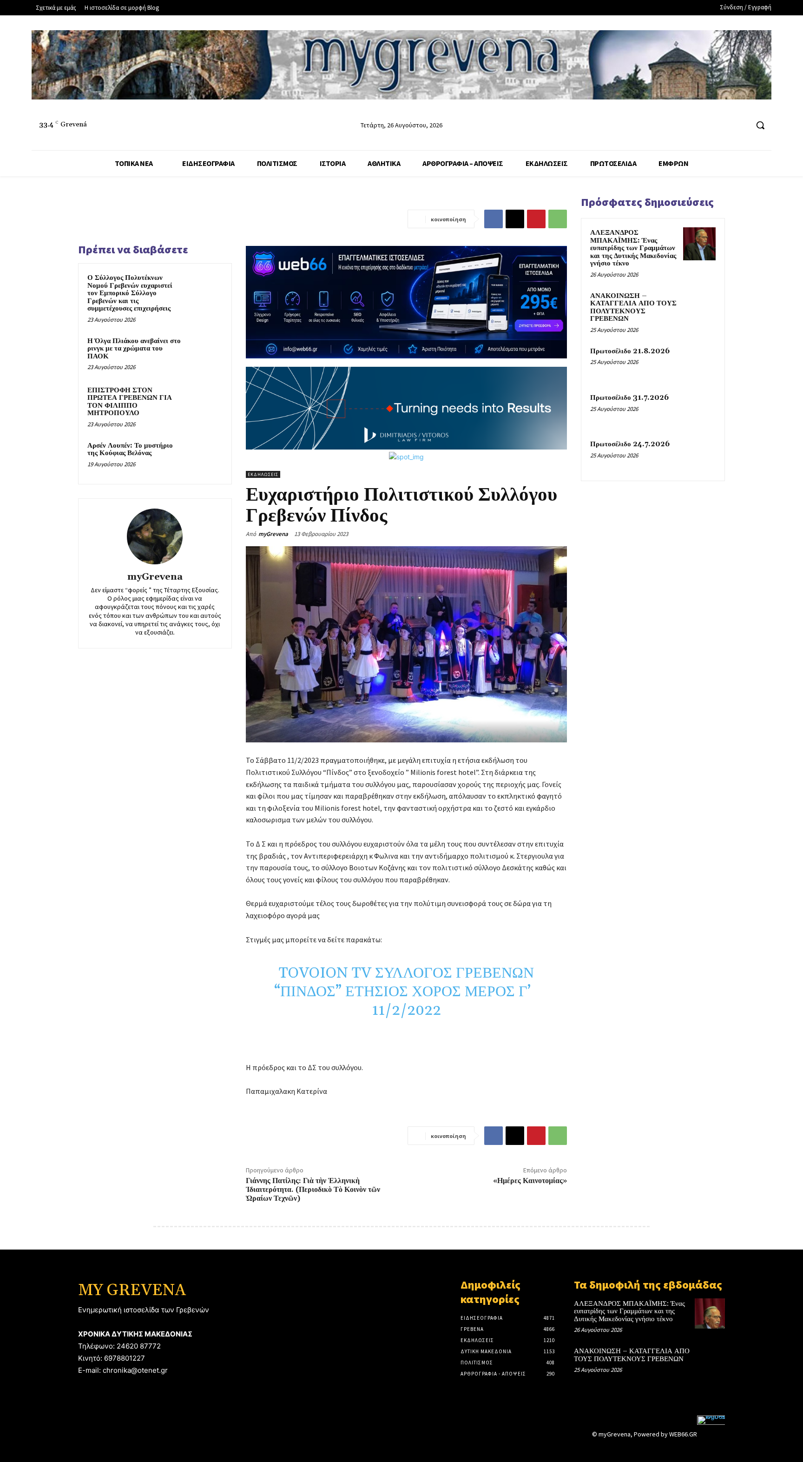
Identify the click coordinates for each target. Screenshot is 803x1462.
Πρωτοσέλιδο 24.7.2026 (630, 444)
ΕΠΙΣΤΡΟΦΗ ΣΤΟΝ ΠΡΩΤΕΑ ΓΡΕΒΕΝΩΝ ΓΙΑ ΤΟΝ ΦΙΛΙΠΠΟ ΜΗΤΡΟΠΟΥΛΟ (129, 402)
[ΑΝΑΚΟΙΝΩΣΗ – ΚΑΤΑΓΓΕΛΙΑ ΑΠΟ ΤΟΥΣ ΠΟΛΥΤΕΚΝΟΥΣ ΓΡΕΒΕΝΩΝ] (699, 307)
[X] (515, 219)
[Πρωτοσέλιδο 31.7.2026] (699, 408)
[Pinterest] (536, 219)
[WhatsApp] (557, 219)
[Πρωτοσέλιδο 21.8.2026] (699, 362)
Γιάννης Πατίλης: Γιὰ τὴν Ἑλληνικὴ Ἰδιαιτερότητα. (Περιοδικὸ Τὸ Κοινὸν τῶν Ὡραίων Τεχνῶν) (313, 1189)
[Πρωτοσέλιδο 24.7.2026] (699, 455)
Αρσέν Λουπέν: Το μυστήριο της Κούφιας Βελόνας (130, 449)
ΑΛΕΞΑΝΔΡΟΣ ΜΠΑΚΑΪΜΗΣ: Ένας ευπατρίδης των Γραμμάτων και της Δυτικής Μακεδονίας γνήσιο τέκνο (633, 248)
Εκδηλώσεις (263, 474)
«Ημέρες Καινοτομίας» (530, 1180)
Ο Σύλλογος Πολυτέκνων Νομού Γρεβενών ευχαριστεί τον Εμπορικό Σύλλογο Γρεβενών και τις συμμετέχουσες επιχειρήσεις (129, 293)
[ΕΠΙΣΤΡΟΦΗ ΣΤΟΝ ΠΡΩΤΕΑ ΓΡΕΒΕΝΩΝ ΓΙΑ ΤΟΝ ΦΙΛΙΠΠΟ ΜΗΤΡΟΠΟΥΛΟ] (205, 402)
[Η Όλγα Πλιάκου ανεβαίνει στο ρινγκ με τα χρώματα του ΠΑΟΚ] (205, 353)
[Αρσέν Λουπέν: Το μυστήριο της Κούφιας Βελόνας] (205, 458)
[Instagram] (723, 125)
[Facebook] (705, 125)
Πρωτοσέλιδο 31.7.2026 (629, 397)
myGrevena (155, 577)
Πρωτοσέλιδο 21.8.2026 (630, 351)
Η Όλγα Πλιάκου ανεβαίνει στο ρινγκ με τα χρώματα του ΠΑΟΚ (134, 349)
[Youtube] (740, 125)
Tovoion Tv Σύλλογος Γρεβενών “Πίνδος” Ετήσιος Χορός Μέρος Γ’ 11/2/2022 (406, 992)
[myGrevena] (155, 536)
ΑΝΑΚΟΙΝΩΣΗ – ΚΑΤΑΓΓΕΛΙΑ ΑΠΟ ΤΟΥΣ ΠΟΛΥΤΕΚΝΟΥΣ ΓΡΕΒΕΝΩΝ (633, 307)
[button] (760, 125)
